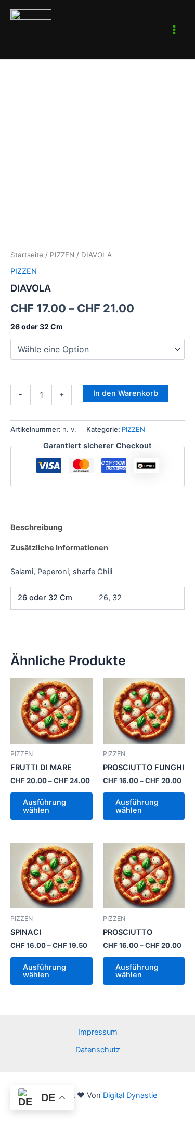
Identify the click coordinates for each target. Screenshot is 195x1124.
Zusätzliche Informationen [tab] (59, 547)
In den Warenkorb (125, 393)
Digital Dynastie (129, 1095)
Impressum (98, 1032)
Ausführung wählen (44, 806)
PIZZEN (62, 254)
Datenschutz (97, 1049)
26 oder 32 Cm (36, 326)
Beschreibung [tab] (36, 527)
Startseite (26, 254)
